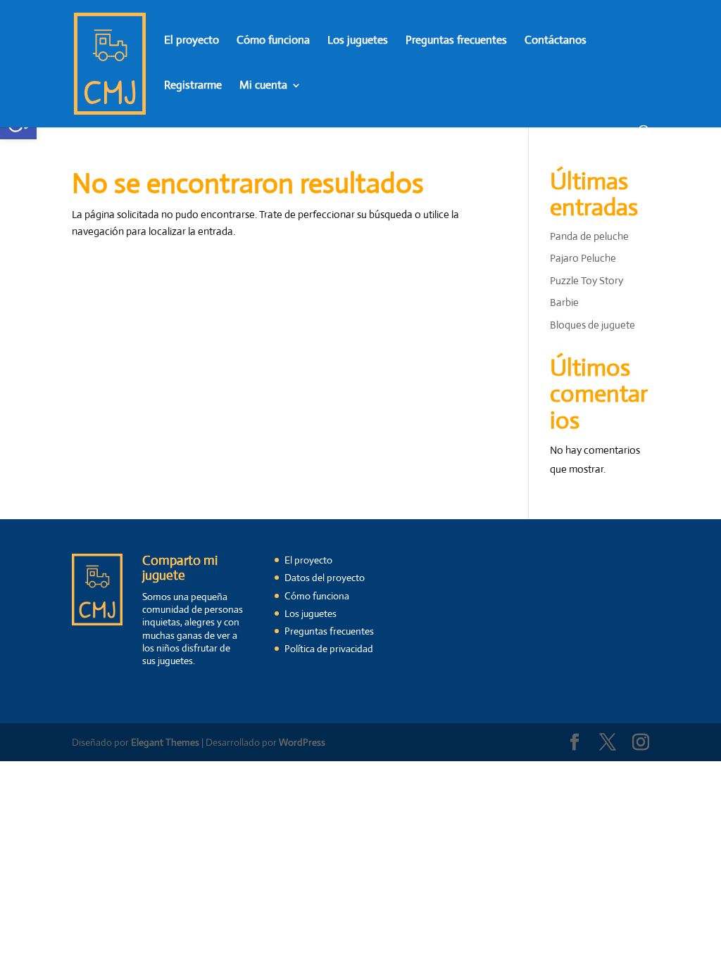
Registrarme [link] (193, 86)
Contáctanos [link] (556, 41)
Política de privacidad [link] (328, 648)
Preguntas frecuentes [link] (456, 41)
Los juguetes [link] (357, 41)
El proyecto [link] (191, 41)
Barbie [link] (564, 302)
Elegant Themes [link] (165, 742)
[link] (110, 62)
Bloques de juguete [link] (592, 324)
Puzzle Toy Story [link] (586, 280)
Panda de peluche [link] (589, 236)
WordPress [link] (302, 742)
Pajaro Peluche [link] (583, 258)
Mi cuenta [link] (263, 86)
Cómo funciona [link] (273, 41)
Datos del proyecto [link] (324, 577)
